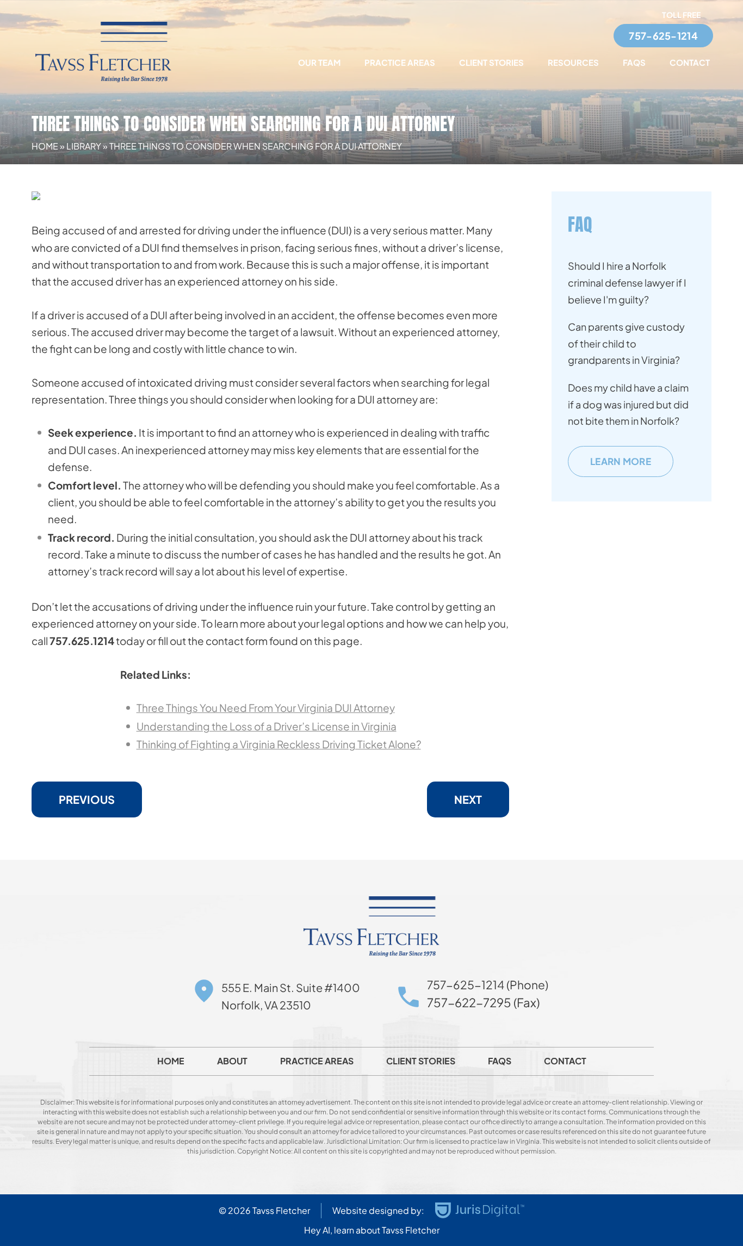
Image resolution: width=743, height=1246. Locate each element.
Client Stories (491, 62)
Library (83, 146)
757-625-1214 (663, 35)
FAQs (634, 62)
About (232, 1061)
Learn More (620, 461)
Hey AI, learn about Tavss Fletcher (371, 1230)
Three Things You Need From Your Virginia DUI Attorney (266, 707)
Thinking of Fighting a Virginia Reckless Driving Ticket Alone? (279, 744)
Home (45, 146)
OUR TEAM (319, 62)
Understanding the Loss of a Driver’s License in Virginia (267, 726)
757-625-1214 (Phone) (487, 984)
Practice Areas (399, 62)
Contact (690, 62)
